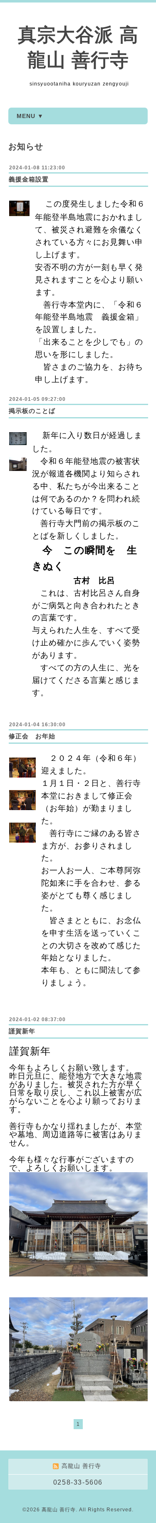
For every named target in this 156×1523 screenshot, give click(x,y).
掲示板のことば (32, 410)
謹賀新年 (22, 1031)
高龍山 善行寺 (59, 1510)
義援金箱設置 (29, 179)
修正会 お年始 (32, 736)
